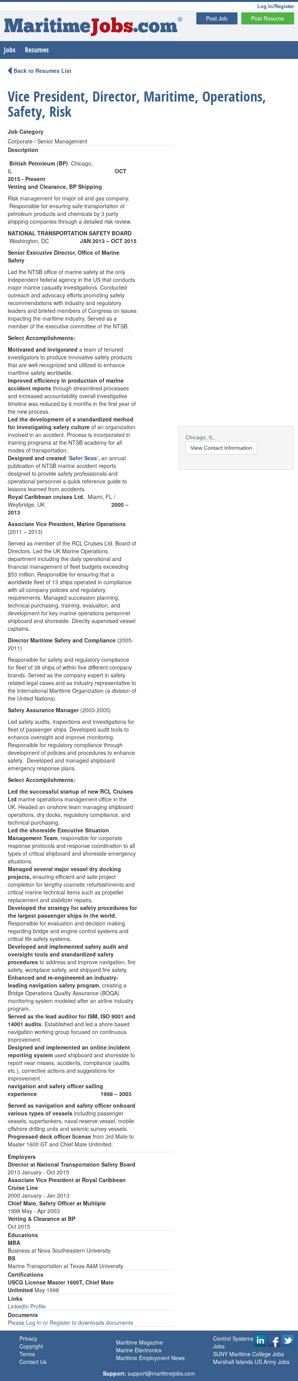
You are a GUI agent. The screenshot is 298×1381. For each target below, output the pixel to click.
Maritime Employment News (150, 1358)
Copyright (31, 1346)
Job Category (25, 131)
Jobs (10, 50)
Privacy (28, 1338)
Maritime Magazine (139, 1342)
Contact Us (33, 1361)
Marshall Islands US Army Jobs (251, 1361)
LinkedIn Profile (27, 1306)
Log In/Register (275, 6)
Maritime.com (93, 27)
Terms (27, 1354)
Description (23, 150)
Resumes (37, 50)
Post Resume (267, 18)
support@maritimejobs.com (161, 1373)
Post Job (216, 18)
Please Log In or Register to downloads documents (70, 1322)
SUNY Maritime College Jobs (248, 1354)
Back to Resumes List (42, 70)
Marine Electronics (138, 1350)
